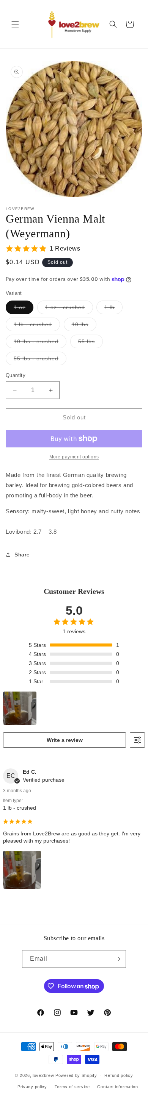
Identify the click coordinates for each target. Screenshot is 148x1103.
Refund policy (118, 1075)
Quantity (15, 375)
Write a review (65, 740)
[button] (15, 24)
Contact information (117, 1086)
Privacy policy (32, 1086)
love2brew (43, 1075)
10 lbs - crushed (40, 343)
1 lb (113, 309)
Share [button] (22, 555)
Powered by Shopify (76, 1075)
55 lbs (90, 343)
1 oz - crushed (69, 309)
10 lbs (84, 326)
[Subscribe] (117, 959)
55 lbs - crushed (40, 360)
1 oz (23, 309)
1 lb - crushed (37, 326)
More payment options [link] (74, 457)
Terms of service (72, 1086)
